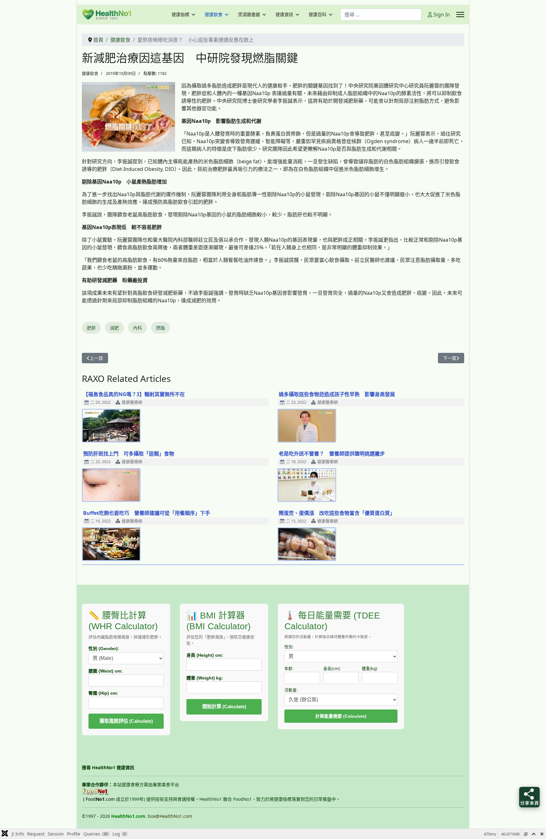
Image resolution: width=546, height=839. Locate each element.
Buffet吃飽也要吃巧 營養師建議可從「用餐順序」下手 (146, 513)
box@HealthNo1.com (170, 816)
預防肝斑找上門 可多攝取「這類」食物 (128, 453)
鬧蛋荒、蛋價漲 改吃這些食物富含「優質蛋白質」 (337, 513)
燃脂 (160, 328)
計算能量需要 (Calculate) (341, 716)
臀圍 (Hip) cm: (103, 693)
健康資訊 (284, 14)
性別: (289, 647)
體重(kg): (370, 669)
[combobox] (381, 15)
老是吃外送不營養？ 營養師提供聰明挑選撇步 (332, 453)
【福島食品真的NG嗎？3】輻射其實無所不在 (134, 394)
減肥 (114, 328)
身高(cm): (332, 669)
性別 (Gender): (103, 648)
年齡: (289, 669)
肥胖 (91, 328)
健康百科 (317, 14)
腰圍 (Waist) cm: (105, 670)
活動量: (291, 690)
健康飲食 (213, 14)
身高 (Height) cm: (204, 655)
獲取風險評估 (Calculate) (126, 721)
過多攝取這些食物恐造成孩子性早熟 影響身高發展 (337, 394)
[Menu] (460, 14)
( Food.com (99, 799)
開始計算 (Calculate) (224, 706)
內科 (137, 328)
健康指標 (180, 14)
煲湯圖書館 (249, 14)
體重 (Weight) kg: (204, 677)
